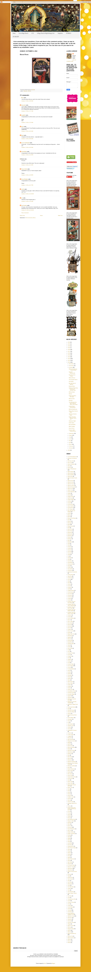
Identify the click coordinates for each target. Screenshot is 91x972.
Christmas (70, 570)
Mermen (69, 758)
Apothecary (70, 498)
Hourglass (70, 719)
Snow (69, 855)
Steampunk (70, 868)
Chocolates (70, 568)
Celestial (69, 557)
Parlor (69, 792)
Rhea (22, 97)
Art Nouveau (70, 504)
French (69, 667)
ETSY (32, 33)
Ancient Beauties (71, 491)
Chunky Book (70, 574)
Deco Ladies (70, 621)
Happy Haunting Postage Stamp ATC (72, 418)
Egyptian (69, 637)
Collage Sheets (71, 590)
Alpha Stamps (71, 471)
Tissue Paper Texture (72, 893)
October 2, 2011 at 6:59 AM (27, 100)
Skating (69, 854)
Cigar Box (70, 576)
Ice (68, 722)
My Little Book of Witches (72, 384)
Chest (69, 565)
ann (22, 197)
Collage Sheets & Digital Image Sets (45, 33)
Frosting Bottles (71, 668)
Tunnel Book (70, 907)
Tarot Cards (70, 878)
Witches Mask (72, 392)
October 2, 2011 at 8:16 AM (27, 131)
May (70, 440)
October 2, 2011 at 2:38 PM (27, 175)
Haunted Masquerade (72, 372)
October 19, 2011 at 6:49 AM (28, 210)
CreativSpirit (24, 151)
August (70, 435)
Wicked (70, 393)
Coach (69, 585)
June (70, 438)
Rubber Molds (71, 831)
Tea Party (70, 882)
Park (69, 790)
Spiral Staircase (71, 858)
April (70, 442)
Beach (69, 516)
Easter (69, 632)
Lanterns (69, 732)
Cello (69, 559)
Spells (69, 857)
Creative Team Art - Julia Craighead (72, 605)
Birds (69, 524)
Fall (68, 649)
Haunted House (71, 710)
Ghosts (69, 676)
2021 (69, 344)
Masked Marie (72, 386)
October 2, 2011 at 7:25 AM (27, 122)
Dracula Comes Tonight (72, 375)
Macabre (69, 737)
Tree (69, 903)
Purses (69, 813)
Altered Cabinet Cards (72, 477)
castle (69, 554)
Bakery (69, 514)
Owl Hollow (71, 381)
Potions (69, 806)
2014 (69, 356)
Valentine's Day (71, 916)
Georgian (70, 675)
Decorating (70, 622)
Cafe (69, 543)
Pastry (69, 793)
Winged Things (71, 928)
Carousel (69, 552)
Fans (69, 651)
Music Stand (70, 770)
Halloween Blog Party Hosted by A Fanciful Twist (73, 389)
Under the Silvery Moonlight (72, 396)
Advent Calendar (71, 464)
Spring (69, 860)
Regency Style (71, 820)
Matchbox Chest (71, 750)
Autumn (69, 513)
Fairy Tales (70, 648)
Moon (69, 767)
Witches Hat (70, 936)
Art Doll (69, 502)
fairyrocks (23, 105)
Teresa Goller (24, 169)
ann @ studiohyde (25, 142)
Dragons (69, 629)
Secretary (70, 844)
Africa (69, 465)
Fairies (69, 646)
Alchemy (69, 467)
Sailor (69, 839)
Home (14, 33)
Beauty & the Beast (72, 518)
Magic (69, 742)
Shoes (69, 849)
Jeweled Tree (70, 725)
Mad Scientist (70, 739)
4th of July (70, 462)
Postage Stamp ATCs (72, 803)
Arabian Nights (71, 499)
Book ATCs (70, 529)
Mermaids (70, 756)
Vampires (70, 919)
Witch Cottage (72, 426)
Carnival (69, 551)
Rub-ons (69, 830)
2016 (69, 353)
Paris (69, 789)
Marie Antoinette (71, 747)
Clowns (69, 584)
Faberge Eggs (71, 643)
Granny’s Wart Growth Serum (72, 430)
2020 (69, 345)
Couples (69, 598)
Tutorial (69, 908)
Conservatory (70, 592)
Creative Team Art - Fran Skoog (72, 602)
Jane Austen (70, 724)
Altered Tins (70, 488)
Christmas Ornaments (72, 571)
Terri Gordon (24, 205)
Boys (69, 540)
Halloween (25, 91)
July (70, 437)
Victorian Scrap (71, 922)
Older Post (60, 215)
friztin (45, 963)
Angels (69, 493)
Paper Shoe (70, 783)
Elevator (69, 638)
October (71, 367)
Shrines (69, 852)
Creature (69, 615)
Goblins (69, 684)
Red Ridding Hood (71, 819)
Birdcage (69, 522)
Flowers (69, 660)
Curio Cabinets (71, 618)
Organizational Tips (72, 776)
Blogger (53, 963)
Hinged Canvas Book (72, 714)
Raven (69, 817)
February (71, 446)
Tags (69, 875)
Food (69, 662)
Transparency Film (72, 899)
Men (69, 755)
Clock (69, 582)
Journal (69, 728)
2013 (69, 358)
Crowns (69, 616)
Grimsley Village (71, 694)
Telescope (70, 883)
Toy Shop (70, 895)
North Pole (70, 775)
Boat (69, 527)
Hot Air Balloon (71, 717)
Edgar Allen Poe (71, 634)
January (71, 447)
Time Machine (71, 891)
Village (69, 923)
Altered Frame (71, 483)
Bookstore (70, 535)
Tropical (69, 905)
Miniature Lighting (71, 765)
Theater (69, 888)
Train (69, 897)
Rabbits (69, 816)
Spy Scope (70, 862)
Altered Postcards (71, 486)
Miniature (70, 759)
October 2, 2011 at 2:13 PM (27, 164)
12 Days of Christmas (72, 458)
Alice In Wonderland (72, 468)
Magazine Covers (71, 740)
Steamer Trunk (71, 866)
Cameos (69, 546)
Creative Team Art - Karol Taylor (72, 607)
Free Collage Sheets (23, 33)
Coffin (69, 588)
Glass (69, 679)
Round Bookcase (71, 828)
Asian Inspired (71, 505)
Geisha (69, 673)
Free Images (70, 665)
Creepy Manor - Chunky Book (72, 407)
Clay (69, 581)
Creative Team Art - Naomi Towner (72, 613)
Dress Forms (70, 630)
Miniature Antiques (71, 761)
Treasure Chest (71, 902)
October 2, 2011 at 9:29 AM (27, 147)
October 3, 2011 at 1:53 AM (27, 201)
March (70, 444)
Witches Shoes (71, 937)
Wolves (69, 939)
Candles (69, 548)
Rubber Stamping (71, 833)
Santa (69, 841)
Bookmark (70, 532)
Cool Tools (70, 593)
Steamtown (70, 870)
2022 (69, 342)
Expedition (70, 641)
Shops (69, 850)
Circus (69, 579)
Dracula (69, 627)
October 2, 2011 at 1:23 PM (27, 154)
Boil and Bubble (72, 424)
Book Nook (70, 530)
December (71, 363)
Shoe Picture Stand (72, 847)
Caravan (69, 549)
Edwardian (70, 635)
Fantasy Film (70, 653)
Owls (69, 780)
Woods (69, 942)
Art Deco (69, 501)
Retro (69, 824)
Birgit (22, 135)
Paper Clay (70, 781)
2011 (69, 362)
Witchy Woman (72, 377)
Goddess (69, 686)
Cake (69, 545)
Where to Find (71, 925)
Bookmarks (70, 533)
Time (69, 890)
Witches (29, 91)
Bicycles (69, 521)
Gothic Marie (71, 422)
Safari (69, 836)
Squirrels (69, 863)
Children (69, 567)
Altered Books (71, 473)
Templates (60, 33)
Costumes (70, 596)
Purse (69, 811)
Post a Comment (25, 212)
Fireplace (70, 656)
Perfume (69, 798)
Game (69, 670)
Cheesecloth (70, 564)
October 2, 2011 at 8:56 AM (27, 138)
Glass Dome (70, 681)
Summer (69, 874)
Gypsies (69, 695)
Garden (69, 672)
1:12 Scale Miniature (72, 456)
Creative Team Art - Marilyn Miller (72, 610)
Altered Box (70, 476)
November (71, 365)
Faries (69, 654)
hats (68, 708)
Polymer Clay (70, 801)
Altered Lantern (71, 485)
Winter (69, 930)
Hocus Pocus (71, 428)
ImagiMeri (23, 115)
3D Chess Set (70, 460)
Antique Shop (70, 496)
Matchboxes (70, 752)
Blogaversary (70, 526)
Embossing (70, 640)
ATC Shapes (70, 509)
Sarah (22, 126)
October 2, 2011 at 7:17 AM (27, 111)
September (71, 433)
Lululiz (22, 189)
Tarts (69, 880)
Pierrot (69, 800)
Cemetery (70, 560)
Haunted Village (71, 711)
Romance (70, 827)
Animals (69, 494)
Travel (69, 900)
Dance (69, 619)
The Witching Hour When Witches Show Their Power (73, 403)
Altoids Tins (70, 490)
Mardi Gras (70, 745)
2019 (69, 347)
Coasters (69, 587)
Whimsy (69, 927)
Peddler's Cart (71, 796)
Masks (69, 748)
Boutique (69, 538)
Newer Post (22, 215)
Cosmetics (70, 595)
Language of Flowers (72, 730)
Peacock (69, 795)
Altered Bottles (71, 474)
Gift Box (69, 678)
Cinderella (70, 577)
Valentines (70, 917)
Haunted (70, 400)
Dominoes (70, 626)
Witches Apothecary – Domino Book (73, 369)
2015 (69, 354)
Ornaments (70, 778)
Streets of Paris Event (72, 871)
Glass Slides (70, 683)
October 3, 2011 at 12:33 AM (28, 193)
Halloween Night (72, 420)
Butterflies (70, 541)
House (69, 720)
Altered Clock (70, 480)
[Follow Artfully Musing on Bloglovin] (72, 167)
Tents (69, 885)
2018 (69, 349)
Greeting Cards (71, 692)
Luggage (69, 736)
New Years (70, 773)
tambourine (70, 877)
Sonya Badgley (24, 179)
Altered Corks (70, 482)
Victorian (69, 920)
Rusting (69, 835)
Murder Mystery (71, 768)
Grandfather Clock (71, 691)
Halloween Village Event (73, 704)
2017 (69, 351)
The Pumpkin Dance (73, 379)
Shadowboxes (71, 846)
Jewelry (69, 727)
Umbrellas (70, 911)
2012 (69, 360)
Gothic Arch (70, 689)
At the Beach (70, 507)
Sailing (69, 838)
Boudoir (69, 537)
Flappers (69, 659)
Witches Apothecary (73, 409)
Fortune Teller (71, 664)
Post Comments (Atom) (31, 217)
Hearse (69, 713)
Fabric (69, 645)
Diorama (69, 624)
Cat (68, 556)
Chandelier (70, 562)
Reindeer (70, 822)
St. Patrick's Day (71, 865)
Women (69, 940)
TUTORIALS (68, 33)
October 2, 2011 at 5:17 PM (27, 185)
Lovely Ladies (70, 734)
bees (69, 519)
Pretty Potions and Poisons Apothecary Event (72, 808)
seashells (70, 843)
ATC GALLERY (16, 36)
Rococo (69, 825)
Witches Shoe (72, 398)
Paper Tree (70, 787)
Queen (69, 814)
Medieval (69, 753)
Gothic (69, 687)
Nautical (69, 772)
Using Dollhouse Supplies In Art (71, 914)
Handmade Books (71, 707)
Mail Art (69, 744)
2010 (69, 450)
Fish (68, 657)
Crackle (69, 599)
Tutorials (69, 910)
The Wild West (71, 886)
